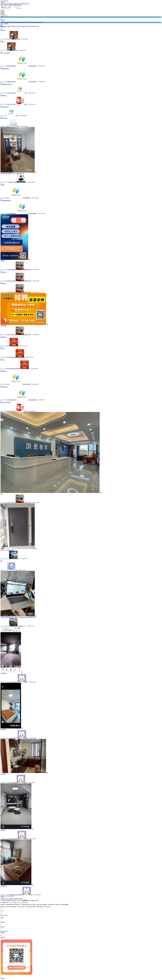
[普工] (1, 40)
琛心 (27, 682)
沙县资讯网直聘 (9, 22)
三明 (5, 3)
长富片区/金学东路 (11, 269)
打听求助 (33, 26)
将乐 (16, 3)
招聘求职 (13, 26)
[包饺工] (1, 29)
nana (26, 182)
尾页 (12, 896)
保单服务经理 (4, 337)
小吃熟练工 (4, 118)
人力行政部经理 (5, 53)
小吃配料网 (32, 22)
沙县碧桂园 (3, 729)
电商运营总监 (5, 106)
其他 (2, 561)
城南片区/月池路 (12, 182)
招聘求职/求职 (4, 570)
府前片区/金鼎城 (12, 782)
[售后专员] (1, 358)
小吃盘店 (18, 26)
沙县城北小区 (4, 886)
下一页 (9, 896)
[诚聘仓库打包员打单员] (1, 401)
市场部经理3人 (4, 371)
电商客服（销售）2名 (6, 84)
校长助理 (3, 260)
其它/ (8, 39)
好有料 (25, 104)
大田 (7, 3)
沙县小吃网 (38, 22)
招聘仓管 (4, 95)
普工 (3, 41)
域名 (42, 22)
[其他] (1, 560)
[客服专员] (1, 347)
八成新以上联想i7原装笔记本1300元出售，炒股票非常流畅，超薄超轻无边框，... (18, 617)
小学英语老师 (4, 325)
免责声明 (15, 5)
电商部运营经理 (4, 386)
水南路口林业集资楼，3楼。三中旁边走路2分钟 (12, 173)
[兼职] (1, 183)
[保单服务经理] (1, 336)
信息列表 (6, 23)
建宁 (18, 3)
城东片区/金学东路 (13, 738)
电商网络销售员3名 (6, 200)
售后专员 (3, 359)
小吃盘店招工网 (26, 22)
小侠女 (25, 93)
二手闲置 (22, 26)
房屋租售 (9, 26)
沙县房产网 (15, 22)
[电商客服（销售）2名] (1, 83)
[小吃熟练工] (1, 117)
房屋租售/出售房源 (5, 682)
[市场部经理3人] (1, 370)
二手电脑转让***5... (21, 626)
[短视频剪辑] (1, 282)
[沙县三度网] (12, 9)
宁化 (21, 3)
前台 (2, 493)
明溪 (23, 3)
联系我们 (20, 5)
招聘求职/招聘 (4, 39)
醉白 (18, 126)
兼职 (3, 184)
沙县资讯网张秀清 (32, 66)
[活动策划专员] (1, 271)
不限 (2, 26)
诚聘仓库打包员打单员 (6, 402)
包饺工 (3, 30)
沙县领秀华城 (4, 673)
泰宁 (25, 3)
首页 (2, 22)
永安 (28, 3)
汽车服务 (37, 26)
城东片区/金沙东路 (11, 502)
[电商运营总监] (1, 105)
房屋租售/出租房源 (5, 182)
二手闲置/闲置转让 (5, 558)
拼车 (30, 26)
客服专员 (3, 348)
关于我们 (3, 5)
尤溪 (9, 3)
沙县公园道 (3, 830)
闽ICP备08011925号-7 (33, 900)
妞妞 (19, 39)
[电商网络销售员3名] (1, 199)
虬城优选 (21, 22)
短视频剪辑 (3, 283)
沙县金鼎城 (3, 774)
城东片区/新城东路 (11, 66)
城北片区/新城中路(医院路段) (13, 368)
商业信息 (26, 26)
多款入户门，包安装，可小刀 (7, 550)
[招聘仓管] (1, 94)
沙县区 (2, 3)
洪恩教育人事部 (27, 269)
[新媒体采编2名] (1, 67)
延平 (12, 3)
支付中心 (7, 5)
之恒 (16, 570)
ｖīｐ (18, 558)
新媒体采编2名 (5, 68)
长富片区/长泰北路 (13, 682)
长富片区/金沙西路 (11, 93)
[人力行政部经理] (1, 51)
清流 (14, 3)
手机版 (4, 22)
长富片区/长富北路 (11, 104)
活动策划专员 (4, 272)
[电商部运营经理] (1, 385)
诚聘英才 (11, 5)
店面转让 (5, 26)
